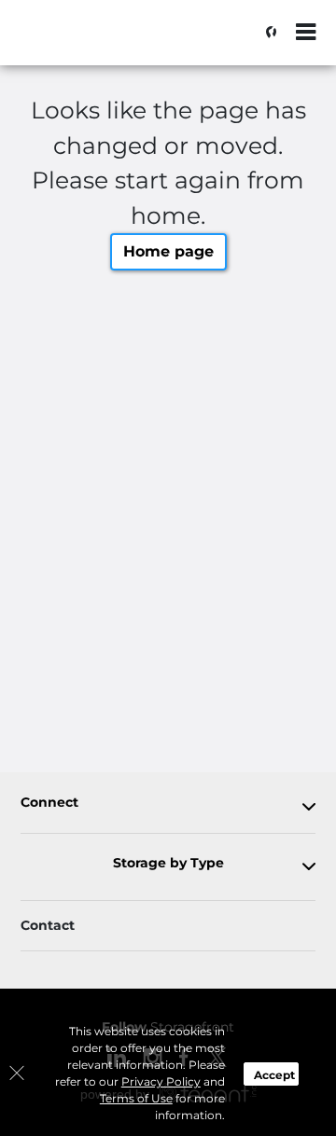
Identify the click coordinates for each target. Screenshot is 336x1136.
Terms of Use (136, 1098)
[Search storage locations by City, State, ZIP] (266, 32)
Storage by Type (168, 863)
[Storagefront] (108, 42)
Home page (168, 251)
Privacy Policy (161, 1081)
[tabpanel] (168, 806)
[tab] (168, 806)
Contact (48, 925)
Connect (49, 802)
